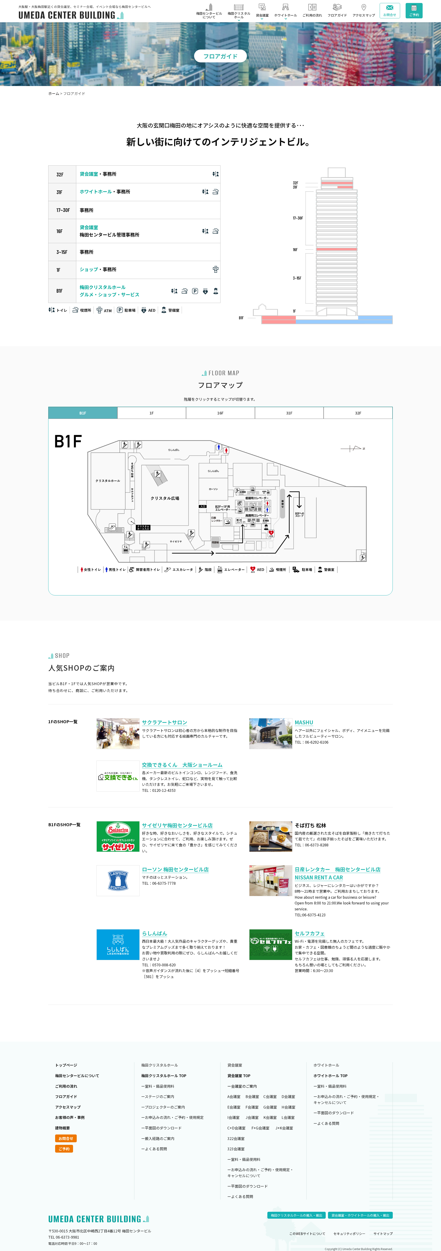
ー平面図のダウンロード (161, 1128)
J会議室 (252, 1117)
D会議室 (288, 1096)
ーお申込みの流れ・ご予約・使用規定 (172, 1117)
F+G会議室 (260, 1128)
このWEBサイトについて (307, 1233)
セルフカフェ (310, 933)
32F (358, 413)
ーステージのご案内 (157, 1096)
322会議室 (236, 1138)
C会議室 (270, 1096)
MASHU (304, 722)
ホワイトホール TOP (331, 1075)
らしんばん (154, 933)
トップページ (66, 1065)
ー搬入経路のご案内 (157, 1138)
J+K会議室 (284, 1128)
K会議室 (270, 1117)
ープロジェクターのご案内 (163, 1107)
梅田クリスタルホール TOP (163, 1075)
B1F (82, 413)
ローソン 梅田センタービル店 (175, 869)
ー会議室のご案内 (242, 1086)
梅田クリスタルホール (103, 287)
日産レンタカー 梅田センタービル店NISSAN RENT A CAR (338, 873)
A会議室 (233, 1096)
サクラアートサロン (164, 722)
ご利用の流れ (312, 15)
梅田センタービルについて (209, 15)
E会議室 (233, 1107)
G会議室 (270, 1107)
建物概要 (62, 1128)
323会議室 (236, 1148)
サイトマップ (383, 1233)
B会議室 (252, 1096)
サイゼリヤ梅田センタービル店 (177, 825)
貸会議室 (89, 173)
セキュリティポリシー (349, 1233)
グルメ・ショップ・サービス (109, 294)
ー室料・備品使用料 (157, 1086)
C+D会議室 (236, 1128)
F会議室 (252, 1107)
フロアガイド (337, 15)
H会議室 (288, 1107)
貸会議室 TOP (238, 1075)
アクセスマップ (364, 15)
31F (289, 413)
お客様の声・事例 (70, 1117)
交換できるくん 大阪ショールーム (182, 764)
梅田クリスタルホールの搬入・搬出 (296, 1215)
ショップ (89, 269)
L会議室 (288, 1117)
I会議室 (233, 1117)
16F (220, 413)
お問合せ (389, 14)
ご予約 (414, 14)
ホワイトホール (96, 191)
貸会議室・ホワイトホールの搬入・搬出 (360, 1215)
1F (152, 413)
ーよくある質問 (154, 1148)
